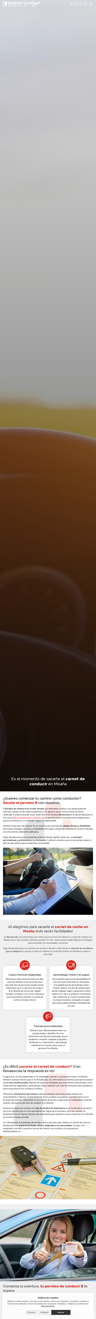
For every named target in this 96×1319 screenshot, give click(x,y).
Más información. (48, 1306)
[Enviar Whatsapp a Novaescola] (76, 4)
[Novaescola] (21, 4)
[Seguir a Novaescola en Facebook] (81, 4)
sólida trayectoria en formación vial (27, 817)
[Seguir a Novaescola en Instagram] (85, 4)
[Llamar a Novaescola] (72, 4)
